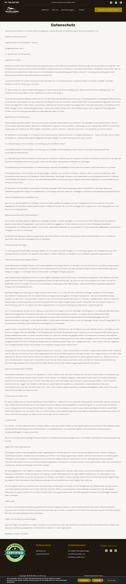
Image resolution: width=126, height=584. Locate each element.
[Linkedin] (121, 2)
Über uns (55, 10)
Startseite (45, 10)
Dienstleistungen (67, 10)
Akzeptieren (84, 580)
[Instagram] (116, 2)
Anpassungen (111, 580)
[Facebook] (111, 2)
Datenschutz (41, 551)
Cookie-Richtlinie (42, 554)
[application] (75, 9)
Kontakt (81, 10)
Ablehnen (98, 580)
